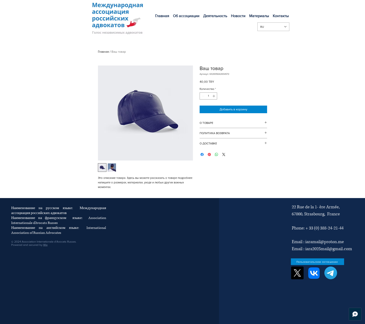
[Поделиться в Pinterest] (209, 154)
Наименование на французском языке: (49, 218)
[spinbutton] (208, 96)
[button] (215, 16)
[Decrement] (202, 96)
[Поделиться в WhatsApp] (216, 154)
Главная (103, 51)
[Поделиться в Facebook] (202, 154)
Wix (45, 244)
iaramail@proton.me (324, 242)
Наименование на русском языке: (45, 208)
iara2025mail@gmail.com (328, 249)
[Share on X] (223, 154)
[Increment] (214, 96)
